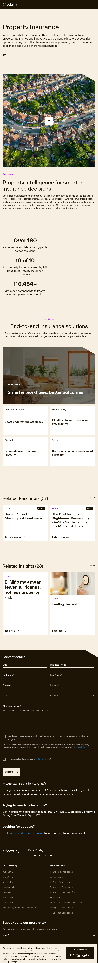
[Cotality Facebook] (35, 855)
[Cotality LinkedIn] (40, 855)
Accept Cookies (80, 949)
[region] (48, 953)
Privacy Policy (80, 747)
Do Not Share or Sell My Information (80, 956)
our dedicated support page (26, 832)
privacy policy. (14, 962)
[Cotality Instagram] (29, 855)
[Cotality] (10, 4)
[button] (49, 121)
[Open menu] (93, 5)
